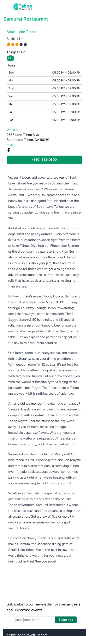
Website (13, 130)
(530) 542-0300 (44, 160)
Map (10, 145)
